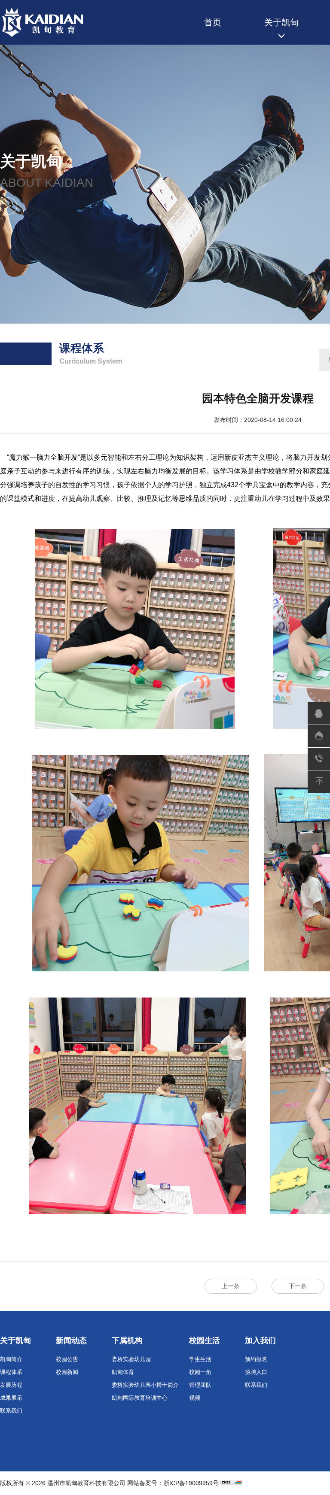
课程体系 (11, 1372)
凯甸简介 (11, 1359)
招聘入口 (256, 1372)
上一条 (231, 1286)
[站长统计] (231, 1483)
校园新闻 (67, 1372)
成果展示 (11, 1398)
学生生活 (200, 1359)
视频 (194, 1398)
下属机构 (127, 1340)
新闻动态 (71, 1340)
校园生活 (204, 1340)
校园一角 (200, 1372)
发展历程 (11, 1385)
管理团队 (200, 1385)
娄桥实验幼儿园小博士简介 (145, 1385)
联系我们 (11, 1410)
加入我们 (260, 1340)
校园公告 (67, 1359)
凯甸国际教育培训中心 (140, 1398)
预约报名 (256, 1359)
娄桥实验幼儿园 (131, 1359)
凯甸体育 (123, 1372)
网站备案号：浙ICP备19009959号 (173, 1483)
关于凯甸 (281, 22)
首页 (212, 22)
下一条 (298, 1286)
